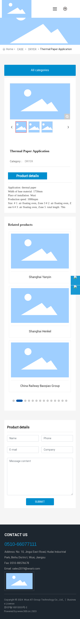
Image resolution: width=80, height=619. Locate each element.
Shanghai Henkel (40, 331)
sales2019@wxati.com (26, 568)
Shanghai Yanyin (40, 277)
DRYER (32, 49)
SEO (34, 611)
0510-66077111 (20, 544)
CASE (20, 49)
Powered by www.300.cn (17, 611)
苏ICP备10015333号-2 (15, 607)
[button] (13, 401)
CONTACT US (16, 535)
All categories (40, 70)
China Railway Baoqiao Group (40, 386)
